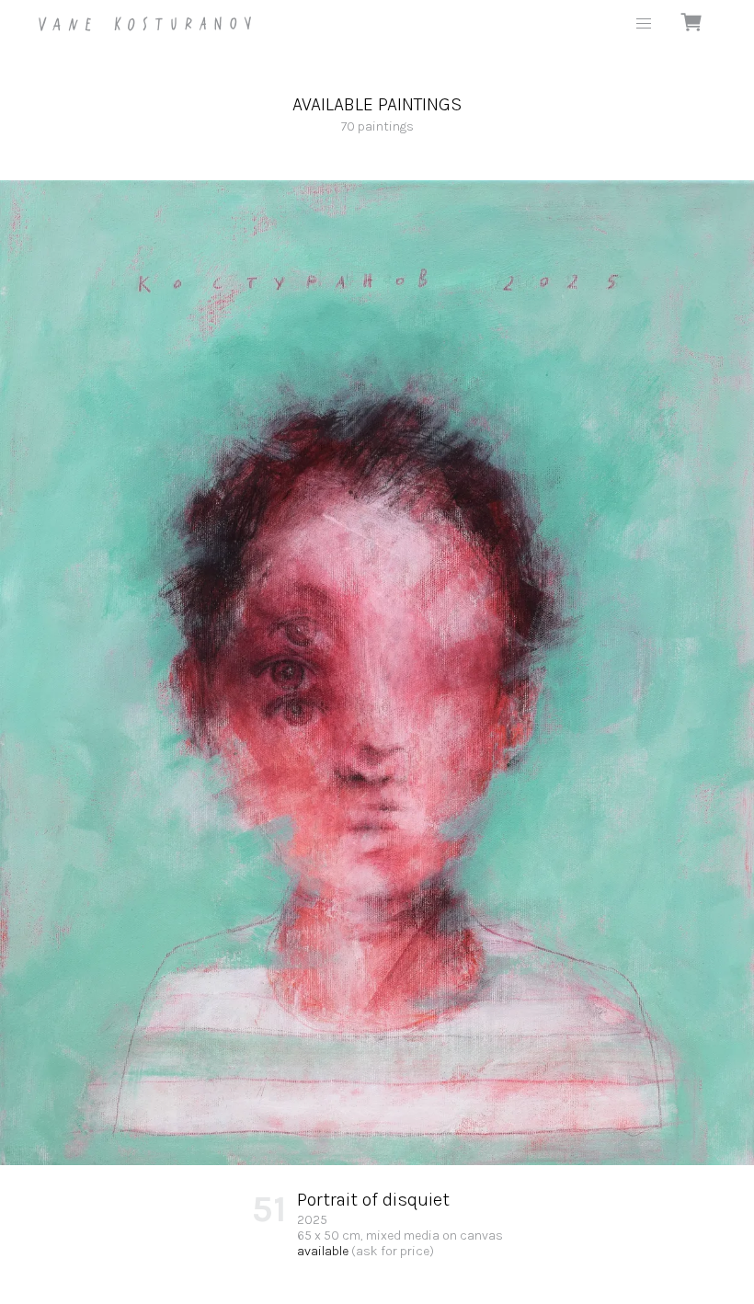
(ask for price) (392, 1251)
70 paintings (377, 114)
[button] (644, 24)
